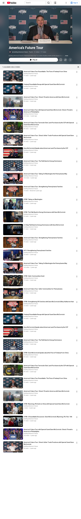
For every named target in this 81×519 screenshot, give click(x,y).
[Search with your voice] (55, 3)
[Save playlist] (61, 60)
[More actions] (70, 60)
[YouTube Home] (12, 3)
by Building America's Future (20, 52)
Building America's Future (31, 73)
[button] (40, 26)
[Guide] (3, 3)
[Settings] (66, 3)
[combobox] (35, 3)
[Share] (65, 60)
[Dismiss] (78, 67)
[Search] (48, 3)
